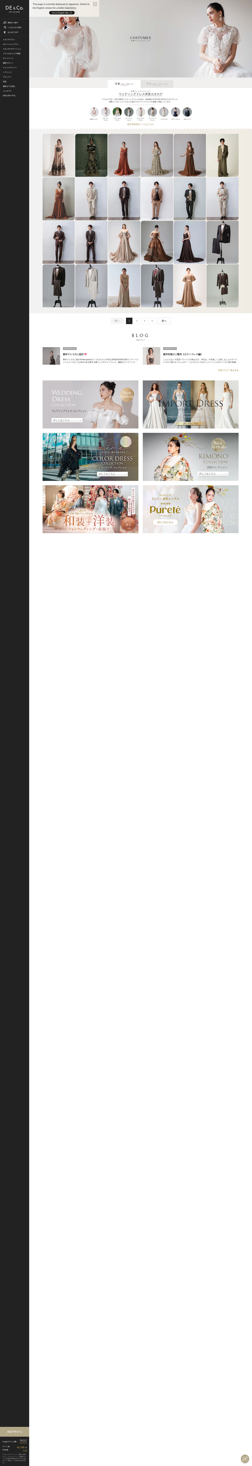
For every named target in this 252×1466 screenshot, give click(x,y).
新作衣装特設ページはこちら (140, 124)
